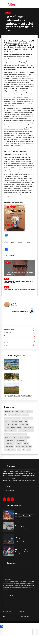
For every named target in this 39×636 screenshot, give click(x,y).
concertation (14, 421)
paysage (7, 430)
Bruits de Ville (19, 332)
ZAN (23, 449)
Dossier (19, 342)
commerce (7, 421)
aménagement (15, 411)
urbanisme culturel (9, 446)
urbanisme (26, 443)
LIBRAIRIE (22, 611)
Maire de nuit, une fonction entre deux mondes (23, 552)
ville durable (28, 446)
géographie (7, 424)
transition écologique (21, 440)
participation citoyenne (28, 427)
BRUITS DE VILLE (7, 611)
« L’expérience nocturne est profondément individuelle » (24, 540)
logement (7, 427)
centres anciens (8, 418)
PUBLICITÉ (5, 616)
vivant (19, 449)
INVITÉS (4, 608)
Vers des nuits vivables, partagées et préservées (19, 289)
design (20, 421)
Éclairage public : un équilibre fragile (23, 527)
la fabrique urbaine (24, 424)
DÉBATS (5, 605)
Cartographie (25, 415)
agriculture (7, 411)
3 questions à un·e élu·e (19, 329)
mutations (19, 427)
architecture (29, 411)
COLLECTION (23, 605)
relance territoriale (29, 430)
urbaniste (18, 446)
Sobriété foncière (8, 437)
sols (15, 437)
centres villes (17, 418)
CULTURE (22, 602)
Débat (8, 12)
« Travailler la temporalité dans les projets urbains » (19, 273)
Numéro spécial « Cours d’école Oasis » (13, 380)
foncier (25, 421)
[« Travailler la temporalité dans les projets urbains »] (19, 268)
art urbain (11, 415)
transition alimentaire (10, 440)
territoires (20, 437)
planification (13, 430)
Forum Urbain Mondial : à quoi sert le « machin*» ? (16, 371)
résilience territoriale (21, 434)
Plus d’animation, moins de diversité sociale (24, 515)
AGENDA (22, 608)
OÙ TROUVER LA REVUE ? (25, 616)
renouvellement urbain (10, 434)
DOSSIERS (5, 602)
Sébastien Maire (10, 242)
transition (27, 437)
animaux (22, 411)
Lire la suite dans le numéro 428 (13, 202)
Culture (19, 335)
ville (23, 446)
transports (19, 443)
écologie (28, 449)
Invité (19, 345)
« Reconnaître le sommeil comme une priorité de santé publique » (18, 282)
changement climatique (27, 418)
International (14, 424)
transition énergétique (10, 443)
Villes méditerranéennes (10, 449)
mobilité (13, 427)
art (5, 415)
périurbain (21, 430)
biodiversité (17, 415)
